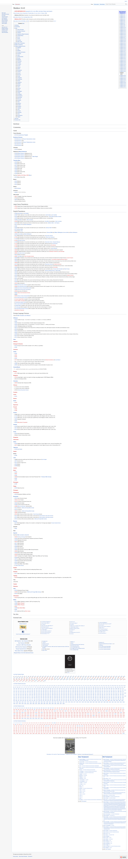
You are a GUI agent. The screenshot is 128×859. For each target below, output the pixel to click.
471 (18, 699)
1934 (16, 597)
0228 (22, 715)
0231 (31, 715)
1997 (16, 559)
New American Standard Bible (23, 287)
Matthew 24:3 (122, 17)
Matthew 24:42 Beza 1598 (22, 175)
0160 (61, 712)
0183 (124, 712)
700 (36, 700)
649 (75, 731)
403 (89, 696)
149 (73, 688)
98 (32, 679)
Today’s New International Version (24, 292)
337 (50, 694)
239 (52, 691)
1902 (16, 272)
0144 (17, 712)
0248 (74, 715)
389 (57, 696)
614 (116, 699)
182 (36, 690)
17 (50, 676)
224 (18, 691)
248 (73, 691)
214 (109, 690)
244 (64, 691)
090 (100, 709)
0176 (104, 712)
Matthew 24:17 (123, 37)
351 (82, 694)
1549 (16, 154)
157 (91, 688)
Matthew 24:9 (122, 26)
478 (34, 699)
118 (91, 679)
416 (118, 696)
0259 (104, 715)
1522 (16, 142)
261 (102, 691)
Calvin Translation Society (29, 256)
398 (77, 696)
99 (34, 679)
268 (118, 691)
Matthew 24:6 (122, 21)
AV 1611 (71, 633)
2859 (42, 703)
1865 (16, 259)
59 (116, 722)
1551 (16, 158)
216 (113, 690)
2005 (16, 292)
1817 (16, 543)
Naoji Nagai (20, 449)
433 (43, 697)
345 (68, 694)
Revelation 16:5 (44, 641)
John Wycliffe (26, 213)
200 (77, 690)
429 (34, 697)
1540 (16, 221)
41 (111, 676)
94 (22, 679)
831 (59, 700)
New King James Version (22, 284)
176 (23, 690)
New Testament (122, 11)
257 (93, 691)
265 (111, 691)
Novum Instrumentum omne (29, 138)
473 (23, 699)
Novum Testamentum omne (29, 142)
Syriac (18, 367)
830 (57, 700)
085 (89, 709)
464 (114, 697)
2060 (117, 700)
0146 (22, 712)
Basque (15, 371)
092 (104, 709)
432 (41, 697)
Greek (14, 431)
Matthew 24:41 (123, 71)
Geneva (42, 13)
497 (77, 699)
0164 (72, 712)
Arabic (14, 351)
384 (46, 696)
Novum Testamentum (24, 13)
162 (102, 688)
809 (77, 731)
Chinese (15, 385)
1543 (16, 536)
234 (41, 691)
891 (64, 700)
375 (25, 696)
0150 (33, 712)
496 (75, 699)
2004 (16, 609)
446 (73, 697)
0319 (44, 718)
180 (32, 690)
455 (93, 697)
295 (68, 693)
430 (36, 697)
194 (64, 690)
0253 (88, 715)
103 (46, 679)
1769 (16, 241)
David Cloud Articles (102, 633)
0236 (42, 715)
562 (66, 731)
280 (34, 693)
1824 (16, 606)
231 (34, 691)
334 (43, 694)
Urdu (14, 588)
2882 (58, 703)
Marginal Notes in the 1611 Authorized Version (23, 652)
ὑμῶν (48, 11)
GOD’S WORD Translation (20, 300)
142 (57, 688)
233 (39, 691)
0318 (42, 718)
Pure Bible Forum (102, 631)
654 (123, 699)
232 (36, 691)
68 (67, 677)
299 (77, 693)
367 (118, 694)
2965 (63, 703)
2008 (16, 334)
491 (64, 699)
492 (66, 699)
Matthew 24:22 (123, 44)
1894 (16, 192)
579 (111, 699)
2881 (55, 703)
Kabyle (15, 451)
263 (107, 691)
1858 (16, 257)
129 (124, 679)
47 (14, 677)
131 (18, 680)
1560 (16, 226)
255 (89, 691)
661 (27, 700)
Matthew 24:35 (123, 62)
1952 (16, 479)
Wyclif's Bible (20, 213)
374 (23, 696)
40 (109, 676)
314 (111, 693)
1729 (16, 237)
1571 (16, 373)
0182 (121, 712)
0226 (17, 715)
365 (114, 694)
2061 (120, 700)
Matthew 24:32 (123, 58)
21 (61, 676)
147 (68, 688)
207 (93, 690)
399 (80, 696)
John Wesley (53, 245)
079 (75, 709)
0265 (121, 715)
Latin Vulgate (44, 459)
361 (104, 694)
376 (27, 696)
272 (16, 693)
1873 (16, 264)
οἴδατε (37, 11)
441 (61, 697)
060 (32, 709)
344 (66, 694)
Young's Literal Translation (58, 268)
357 (95, 694)
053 (16, 709)
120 (97, 679)
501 (86, 699)
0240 (53, 715)
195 (66, 690)
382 (41, 696)
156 (89, 688)
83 (105, 677)
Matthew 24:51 (123, 86)
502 (89, 699)
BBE (16, 294)
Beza (30, 175)
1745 (16, 238)
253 (84, 691)
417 (120, 696)
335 (46, 694)
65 (60, 677)
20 (58, 676)
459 (102, 697)
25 (71, 676)
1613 (16, 396)
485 (50, 699)
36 (99, 676)
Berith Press (72, 621)
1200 (16, 208)
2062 (122, 700)
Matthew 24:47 (123, 81)
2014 (16, 335)
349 (77, 694)
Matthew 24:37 (123, 65)
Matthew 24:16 (123, 36)
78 (93, 677)
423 (21, 697)
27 (76, 676)
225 (21, 691)
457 (98, 697)
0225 (14, 715)
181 (34, 690)
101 (40, 679)
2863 (53, 703)
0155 (47, 712)
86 (113, 677)
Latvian (15, 468)
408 (100, 696)
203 (84, 690)
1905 (16, 577)
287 (50, 693)
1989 (16, 512)
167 (114, 688)
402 (86, 696)
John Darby (55, 267)
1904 (16, 275)
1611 (16, 235)
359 (100, 694)
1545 (16, 426)
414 (113, 696)
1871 (16, 427)
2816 (14, 703)
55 (34, 677)
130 (15, 680)
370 (14, 696)
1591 (16, 355)
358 (98, 694)
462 (109, 697)
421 (16, 697)
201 (80, 690)
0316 (36, 718)
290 (57, 693)
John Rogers (56, 222)
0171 (91, 712)
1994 (16, 557)
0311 (22, 718)
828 (52, 700)
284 (43, 693)
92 (17, 679)
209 (98, 690)
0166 (77, 712)
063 (39, 709)
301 (82, 693)
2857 (36, 703)
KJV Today (43, 624)
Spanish (15, 532)
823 (41, 700)
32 (88, 676)
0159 (58, 712)
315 (113, 693)
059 (30, 709)
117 (88, 679)
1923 (16, 283)
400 (82, 696)
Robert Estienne (22, 151)
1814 (16, 541)
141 (55, 688)
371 (16, 696)
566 (109, 699)
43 (116, 676)
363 (109, 694)
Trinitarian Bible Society (46, 476)
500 (84, 699)
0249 (77, 715)
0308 (14, 718)
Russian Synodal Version (56, 522)
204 (86, 690)
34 (71, 722)
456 (95, 697)
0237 (44, 715)
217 (116, 690)
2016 (16, 593)
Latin (14, 457)
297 (73, 693)
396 (73, 696)
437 (52, 697)
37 (101, 676)
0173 (96, 712)
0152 (39, 712)
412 (109, 696)
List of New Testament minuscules (104, 647)
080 (77, 709)
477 (32, 699)
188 (50, 690)
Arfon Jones (27, 611)
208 (95, 690)
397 (75, 696)
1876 (16, 522)
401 (84, 696)
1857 (16, 196)
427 (30, 697)
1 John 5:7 (44, 642)
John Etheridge (61, 251)
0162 (66, 712)
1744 (16, 415)
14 (43, 676)
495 (73, 699)
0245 (66, 715)
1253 (84, 700)
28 (78, 676)
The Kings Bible (43, 629)
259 (98, 691)
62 (52, 677)
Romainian (15, 496)
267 (116, 691)
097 (116, 709)
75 (85, 677)
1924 (16, 510)
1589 (16, 170)
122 (103, 679)
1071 (73, 700)
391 (61, 696)
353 (86, 694)
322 (16, 694)
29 (81, 676)
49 (19, 677)
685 (34, 700)
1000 (16, 206)
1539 (16, 219)
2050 (109, 700)
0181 (118, 712)
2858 (39, 703)
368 (120, 694)
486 (52, 699)
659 (23, 700)
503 (91, 699)
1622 (16, 358)
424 (23, 697)
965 (80, 731)
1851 (16, 254)
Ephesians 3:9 (101, 642)
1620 (16, 604)
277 (27, 693)
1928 (16, 449)
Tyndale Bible (51, 216)
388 (55, 696)
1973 (16, 345)
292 (61, 693)
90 (123, 677)
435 (48, 697)
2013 (16, 515)
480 (39, 699)
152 (80, 688)
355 (91, 694)
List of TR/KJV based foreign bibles (105, 646)
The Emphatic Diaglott (56, 259)
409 (102, 696)
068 (50, 709)
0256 (96, 715)
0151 (36, 712)
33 (91, 676)
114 (79, 679)
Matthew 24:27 (123, 51)
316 (116, 693)
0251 (83, 715)
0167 (80, 712)
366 (116, 694)
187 (48, 690)
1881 (16, 199)
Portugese (15, 490)
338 (52, 694)
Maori (14, 470)
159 (95, 688)
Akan (14, 339)
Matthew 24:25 (123, 48)
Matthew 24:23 (123, 45)
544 (104, 699)
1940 (16, 377)
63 (55, 677)
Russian (15, 521)
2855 (31, 703)
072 (59, 709)
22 (63, 676)
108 (61, 679)
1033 (82, 731)
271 (14, 693)
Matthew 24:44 (123, 76)
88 (118, 677)
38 (104, 676)
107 (58, 679)
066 (46, 709)
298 (75, 693)
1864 (16, 419)
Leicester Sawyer (70, 257)
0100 (123, 709)
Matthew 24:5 (122, 20)
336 (48, 694)
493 (68, 699)
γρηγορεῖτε (28, 11)
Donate (21, 629)
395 (70, 696)
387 (52, 696)
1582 (16, 168)
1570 (16, 501)
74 (28, 687)
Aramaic (15, 367)
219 (120, 690)
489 (59, 699)
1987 (16, 555)
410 (104, 696)
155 (86, 688)
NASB (30, 287)
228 (27, 691)
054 (18, 709)
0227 (20, 715)
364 (111, 694)
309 (100, 693)
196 (68, 690)
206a (94, 727)
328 (30, 694)
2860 (44, 703)
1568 (16, 227)
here (68, 672)
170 (120, 688)
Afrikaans (15, 317)
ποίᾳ (39, 11)
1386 (88, 731)
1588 (16, 603)
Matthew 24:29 (123, 54)
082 (82, 709)
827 (50, 700)
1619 (16, 402)
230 (32, 691)
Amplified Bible (18, 305)
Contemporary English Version (20, 302)
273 (18, 693)
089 (98, 709)
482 (43, 699)
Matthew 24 (122, 13)
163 (104, 688)
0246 (69, 715)
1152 (79, 700)
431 (39, 697)
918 (70, 700)
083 (84, 709)
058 (27, 709)
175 (21, 690)
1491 (90, 731)
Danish (15, 398)
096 (114, 709)
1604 (16, 177)
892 (66, 700)
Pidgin (14, 486)
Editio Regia (34, 156)
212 (104, 690)
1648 (16, 504)
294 (66, 693)
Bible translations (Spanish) (23, 534)
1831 (16, 544)
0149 (31, 712)
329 (32, 694)
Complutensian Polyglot (23, 134)
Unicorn (72, 643)
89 (55, 687)
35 (96, 676)
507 (100, 699)
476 (30, 699)
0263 (115, 715)
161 (100, 688)
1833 (16, 248)
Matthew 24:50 (123, 85)
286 (48, 693)
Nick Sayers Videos (73, 623)
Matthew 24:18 (123, 38)
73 (80, 677)
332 (39, 694)
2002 (16, 329)
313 (109, 693)
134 (27, 680)
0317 (39, 718)
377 (30, 696)
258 (95, 691)
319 (123, 693)
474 (25, 699)
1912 (16, 279)
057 (25, 709)
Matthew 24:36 (123, 64)
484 (48, 699)
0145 (20, 712)
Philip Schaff (58, 270)
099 (120, 709)
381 (39, 696)
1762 (16, 240)
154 (84, 688)
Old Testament (18, 640)
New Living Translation (19, 303)
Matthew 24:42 (18, 19)
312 (107, 693)
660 (25, 700)
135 (30, 680)
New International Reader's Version (21, 308)
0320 (47, 718)
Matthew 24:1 (122, 14)
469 (14, 699)
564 (70, 731)
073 (61, 709)
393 (66, 696)
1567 (16, 165)
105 (52, 679)
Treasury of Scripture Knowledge (46, 628)
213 (107, 690)
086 (91, 709)
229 (30, 691)
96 (27, 679)
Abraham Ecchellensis (49, 359)
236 (46, 691)
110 (67, 679)
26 (73, 676)
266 (114, 691)
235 (43, 691)
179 (30, 690)
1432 (92, 700)
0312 (25, 718)
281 (36, 693)
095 (111, 709)
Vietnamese (16, 595)
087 (93, 709)
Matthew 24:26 (123, 50)
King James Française (22, 422)
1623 (118, 731)
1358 (85, 731)
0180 (115, 712)
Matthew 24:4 (122, 19)
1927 (16, 445)
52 (27, 677)
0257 (99, 715)
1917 (16, 573)
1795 (16, 246)
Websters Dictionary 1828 (74, 628)
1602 (107, 731)
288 (52, 693)
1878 (16, 590)
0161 (63, 712)
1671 (16, 359)
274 (21, 693)
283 (41, 693)
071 (57, 709)
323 (18, 694)
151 (77, 688)
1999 (16, 289)
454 (91, 697)
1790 (16, 245)
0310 (20, 718)
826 (48, 700)
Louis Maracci (57, 359)
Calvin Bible (19, 256)
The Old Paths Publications (45, 621)
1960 (16, 554)
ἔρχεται (50, 11)
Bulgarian (15, 375)
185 (43, 690)
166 (111, 688)
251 (80, 691)
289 (55, 693)
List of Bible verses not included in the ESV (78, 648)
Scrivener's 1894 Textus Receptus (24, 644)
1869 (16, 262)
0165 (74, 712)
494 (70, 699)
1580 (16, 166)
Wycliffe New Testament (19, 310)
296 (70, 693)
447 (75, 697)
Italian (14, 441)
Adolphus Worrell (70, 275)
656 (16, 700)
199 (75, 690)
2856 (33, 703)
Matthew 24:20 (123, 41)
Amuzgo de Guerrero (18, 343)
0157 (53, 712)
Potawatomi (16, 492)
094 (109, 709)
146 (66, 688)
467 (120, 697)
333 (41, 694)
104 (49, 679)
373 (21, 696)
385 (48, 696)
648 (73, 731)
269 (120, 691)
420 (14, 697)
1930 (16, 483)
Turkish (15, 584)
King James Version (17, 17)
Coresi (19, 499)
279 (32, 693)
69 (70, 677)
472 (21, 699)
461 (107, 697)
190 (55, 690)
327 (27, 694)
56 (37, 677)
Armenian (15, 349)
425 (25, 697)
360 (102, 694)
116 (85, 679)
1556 (16, 538)
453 (89, 697)
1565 (16, 162)
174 (18, 690)
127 (118, 679)
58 (42, 677)
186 (46, 690)
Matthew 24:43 (123, 75)
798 (39, 700)
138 (39, 680)
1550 (16, 156)
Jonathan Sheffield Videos (103, 630)
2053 (111, 700)
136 (33, 680)
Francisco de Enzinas (21, 536)
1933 (16, 319)
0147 (25, 712)
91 (14, 679)
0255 (94, 715)
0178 (110, 712)
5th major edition (37, 13)
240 (55, 691)
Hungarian (15, 437)
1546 (16, 153)
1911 (16, 278)
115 (82, 679)
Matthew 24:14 (123, 33)
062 (36, 709)
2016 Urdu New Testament (21, 646)
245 (66, 691)
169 (118, 688)
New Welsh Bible (21, 607)
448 (77, 697)
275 (23, 693)
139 (42, 680)
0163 (69, 712)
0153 (42, 712)
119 (94, 679)
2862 (50, 703)
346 (70, 694)
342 (61, 694)
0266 (124, 715)
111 (70, 679)
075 (66, 709)
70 (72, 677)
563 (68, 731)
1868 (16, 476)
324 (21, 694)
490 (61, 699)
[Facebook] (23, 631)
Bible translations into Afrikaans (23, 315)
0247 (72, 715)
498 (80, 699)
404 (91, 696)
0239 (50, 715)
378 (32, 696)
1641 (16, 184)
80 (98, 677)
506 (98, 699)
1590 (16, 171)
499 (82, 699)
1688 (16, 506)
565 (107, 699)
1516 (16, 138)
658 (21, 700)
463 (111, 697)
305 (91, 693)
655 (14, 700)
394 (68, 696)
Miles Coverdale (30, 219)
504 (93, 699)
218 (118, 690)
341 (59, 694)
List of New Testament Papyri (18, 674)
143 (59, 688)
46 (124, 676)
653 (120, 699)
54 (32, 677)
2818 (20, 703)
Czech (14, 394)
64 (57, 677)
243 (61, 691)
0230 (28, 715)
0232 (33, 715)
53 (29, 677)
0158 (55, 712)
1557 (16, 224)
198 (73, 690)
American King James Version (23, 289)
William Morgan (21, 603)
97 (29, 679)
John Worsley (54, 243)
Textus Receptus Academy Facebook (22, 634)
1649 (16, 443)
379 (34, 696)
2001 (16, 327)
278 (30, 693)
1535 (16, 145)
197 (70, 690)
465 (116, 697)
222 (14, 691)
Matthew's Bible (51, 222)
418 (123, 696)
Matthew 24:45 (123, 78)
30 (83, 676)
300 (80, 693)
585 (114, 699)
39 (106, 676)
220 (123, 690)
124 (109, 679)
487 (55, 699)
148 (70, 688)
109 (64, 679)
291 (59, 693)
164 (107, 688)
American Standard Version (50, 270)
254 (86, 691)
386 (50, 696)
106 (55, 679)
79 (95, 677)
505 (95, 699)
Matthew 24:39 (123, 68)
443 (66, 697)
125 (112, 679)
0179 (113, 712)
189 (52, 690)
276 (25, 693)
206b (96, 727)
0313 (28, 718)
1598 (46, 13)
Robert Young (66, 268)
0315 (33, 718)
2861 (47, 703)
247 (70, 691)
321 (14, 694)
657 (18, 700)
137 (36, 680)
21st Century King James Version (21, 297)
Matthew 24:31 (123, 57)
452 (86, 697)
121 (100, 679)
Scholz (19, 188)
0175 (102, 712)
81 (100, 677)
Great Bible (20, 219)
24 (68, 676)
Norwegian (15, 482)
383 (43, 696)
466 (118, 697)
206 (91, 690)
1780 (100, 700)
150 (75, 688)
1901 (16, 270)
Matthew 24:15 (123, 34)
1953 (16, 321)
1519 (16, 140)
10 (33, 676)
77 (90, 677)
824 (43, 700)
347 (73, 694)
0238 (47, 715)
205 (89, 690)
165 (109, 688)
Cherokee (15, 381)
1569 (16, 540)
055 (21, 709)
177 (25, 690)
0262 (113, 715)
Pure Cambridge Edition (25, 17)
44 (119, 676)
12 (38, 676)
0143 (14, 712)
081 (80, 709)
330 (34, 694)
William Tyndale (58, 216)
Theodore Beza (31, 13)
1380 (16, 213)
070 (55, 709)
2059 (114, 700)
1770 (16, 243)
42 (114, 676)
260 (100, 691)
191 (57, 690)
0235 (39, 715)
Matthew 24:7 (122, 23)
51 (24, 677)
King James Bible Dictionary (45, 632)
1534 (16, 149)
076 (68, 709)
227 (25, 691)
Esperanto (15, 404)
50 (22, 677)
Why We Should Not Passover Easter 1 (105, 643)
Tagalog (15, 575)
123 (106, 679)
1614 (112, 731)
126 (115, 679)
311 (104, 693)
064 (41, 709)
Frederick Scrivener (57, 264)
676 (32, 700)
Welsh (14, 599)
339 (55, 694)
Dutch (14, 400)
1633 (16, 182)
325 (23, 694)
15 (45, 676)
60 (47, 677)
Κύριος (45, 11)
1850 (16, 253)
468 (123, 697)
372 (18, 696)
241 (57, 691)
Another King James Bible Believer (46, 625)
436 (50, 697)
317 (118, 693)
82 (103, 677)
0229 (25, 715)
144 (61, 688)
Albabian (15, 341)
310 (102, 693)
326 (25, 694)
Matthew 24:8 (122, 24)
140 (45, 680)
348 (75, 694)
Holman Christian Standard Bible (23, 295)
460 (104, 697)
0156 (50, 712)
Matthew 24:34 (123, 61)
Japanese (15, 447)
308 (98, 693)
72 (77, 677)
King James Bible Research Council (105, 623)
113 (76, 679)
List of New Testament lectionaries (104, 649)
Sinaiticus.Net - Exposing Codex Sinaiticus (77, 625)
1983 (16, 326)
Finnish (15, 406)
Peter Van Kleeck (44, 633)
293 (64, 693)
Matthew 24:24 (123, 47)
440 (59, 697)
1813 (103, 700)
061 (34, 709)
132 (21, 680)
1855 (16, 256)
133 (24, 680)
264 (109, 691)
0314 (31, 718)
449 (80, 697)
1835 (16, 249)
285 (46, 693)
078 (73, 709)
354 (89, 694)
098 (118, 709)
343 (64, 694)
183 (39, 690)
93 (19, 679)
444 (68, 697)
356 (93, 694)
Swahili (15, 567)
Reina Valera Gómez (19, 565)
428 (32, 697)
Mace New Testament (50, 237)
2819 (22, 703)
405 (93, 696)
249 (75, 691)
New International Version (22, 286)
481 (41, 699)
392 (64, 696)
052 (14, 709)
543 (102, 699)
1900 (31, 17)
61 (50, 677)
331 (36, 694)
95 (24, 679)
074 (64, 709)
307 (95, 693)
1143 (76, 700)
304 (89, 693)
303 (86, 693)
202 (82, 690)
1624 (16, 181)
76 (88, 677)
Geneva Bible (50, 232)
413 (111, 696)
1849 (16, 251)
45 (121, 676)
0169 (85, 712)
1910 (16, 420)
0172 (94, 712)
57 (39, 677)
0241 (55, 715)
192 (59, 690)
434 (46, 697)
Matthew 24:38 (123, 67)
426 (27, 697)
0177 (107, 712)
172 (14, 690)
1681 (123, 731)
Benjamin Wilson (64, 259)
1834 (106, 700)
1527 (16, 143)
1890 (16, 267)
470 (16, 699)
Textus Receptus (17, 13)
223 (16, 691)
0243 (61, 715)
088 (95, 709)
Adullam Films (101, 627)
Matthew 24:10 (123, 27)
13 (40, 676)
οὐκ (34, 11)
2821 (28, 703)
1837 (16, 473)
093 (107, 709)
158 (93, 688)
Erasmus (19, 138)
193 (61, 690)
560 (61, 731)
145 (64, 688)
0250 (80, 715)
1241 (81, 700)
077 (70, 709)
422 (18, 697)
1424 (89, 700)
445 (70, 697)
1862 (16, 547)
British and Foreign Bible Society (28, 507)
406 (95, 696)
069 (52, 709)
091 (102, 709)
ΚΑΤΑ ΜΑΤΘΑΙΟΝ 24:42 (20, 11)
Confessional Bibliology (102, 622)
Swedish (15, 571)
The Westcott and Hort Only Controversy (77, 644)
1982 (16, 284)
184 (41, 690)
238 (50, 691)
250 (77, 691)
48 (17, 677)
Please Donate (22, 623)
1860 (16, 382)
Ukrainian (15, 586)
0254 (91, 715)
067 (48, 709)
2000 (16, 291)
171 (123, 688)
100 (37, 679)
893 (68, 700)
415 (116, 696)
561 (64, 731)
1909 (16, 552)
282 (39, 693)
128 (121, 679)
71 (75, 677)
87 (115, 677)
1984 (16, 286)
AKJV (30, 289)
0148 (28, 712)
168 (116, 688)
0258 (102, 715)
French (15, 412)
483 (46, 699)
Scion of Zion (101, 625)
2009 (16, 295)
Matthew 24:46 (123, 79)
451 (84, 697)
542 (59, 731)
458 (100, 697)
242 (59, 691)
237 (48, 691)
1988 (16, 363)
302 (84, 693)
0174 (99, 712)
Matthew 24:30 (123, 55)
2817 (17, 703)
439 (57, 697)
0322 (52, 718)
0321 (50, 718)
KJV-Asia (71, 624)
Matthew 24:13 (123, 31)
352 (84, 694)
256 (91, 691)
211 (102, 690)
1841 (16, 188)
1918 (16, 281)
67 (65, 677)
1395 (16, 214)
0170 (88, 712)
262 (104, 691)
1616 (16, 356)
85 (110, 677)
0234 (36, 715)
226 (23, 691)
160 (98, 688)
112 (73, 679)
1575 (99, 731)
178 (27, 690)
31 (86, 676)
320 (125, 693)
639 (118, 699)
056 (23, 709)
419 (125, 696)
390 (59, 696)
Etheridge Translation (53, 251)
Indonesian (16, 439)
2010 (16, 514)
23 (66, 676)
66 (62, 677)
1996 (16, 487)
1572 (16, 229)
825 (46, 700)
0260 (107, 715)
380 (36, 696)
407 (98, 696)
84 (108, 677)
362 (107, 694)
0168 (83, 712)
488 (57, 699)
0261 (110, 715)
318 (120, 693)
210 (100, 690)
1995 (16, 287)
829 (55, 700)
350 (80, 694)
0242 (58, 715)
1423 (87, 700)
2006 (16, 332)
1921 (16, 509)
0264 (118, 715)
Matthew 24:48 (123, 82)
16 (48, 676)
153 (82, 688)
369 (123, 694)
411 (107, 696)
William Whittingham (27, 224)
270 (123, 691)
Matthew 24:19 (123, 40)
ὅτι (33, 11)
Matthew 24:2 (122, 16)
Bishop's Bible (49, 227)
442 (64, 697)
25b (55, 722)
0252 (85, 715)
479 (36, 699)
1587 (16, 232)
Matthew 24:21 (123, 43)
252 (82, 691)
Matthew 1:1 (73, 641)
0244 (63, 715)
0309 (17, 718)
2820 (25, 703)
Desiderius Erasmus (17, 137)
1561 (16, 499)
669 (30, 700)
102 (43, 679)
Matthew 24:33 (123, 60)
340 (57, 694)
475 (27, 699)
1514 (16, 134)
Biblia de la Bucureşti (21, 506)
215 (111, 690)
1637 (121, 731)
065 (43, 709)
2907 (61, 703)
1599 (16, 234)
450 (82, 697)
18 (53, 676)
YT (48, 633)
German (15, 424)
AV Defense (72, 629)
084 (86, 709)
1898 (16, 268)
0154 (44, 712)
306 (93, 693)
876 (61, 700)
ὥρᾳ (42, 11)
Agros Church (44, 650)
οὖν (31, 11)
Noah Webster (54, 248)
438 (55, 697)
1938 (16, 410)
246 (68, 691)
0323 (55, 718)
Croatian (15, 392)
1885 (16, 265)
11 (35, 676)
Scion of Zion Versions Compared (104, 626)
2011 (16, 611)
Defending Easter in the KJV (74, 632)
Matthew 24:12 (123, 30)
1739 (98, 700)
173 (16, 690)
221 (125, 690)
